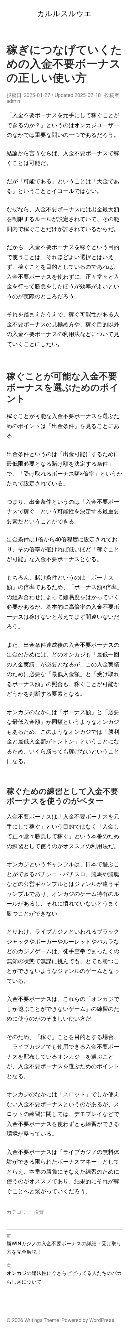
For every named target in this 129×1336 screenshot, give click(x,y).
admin (13, 101)
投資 (39, 1212)
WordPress (101, 1320)
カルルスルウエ (64, 13)
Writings (33, 1320)
